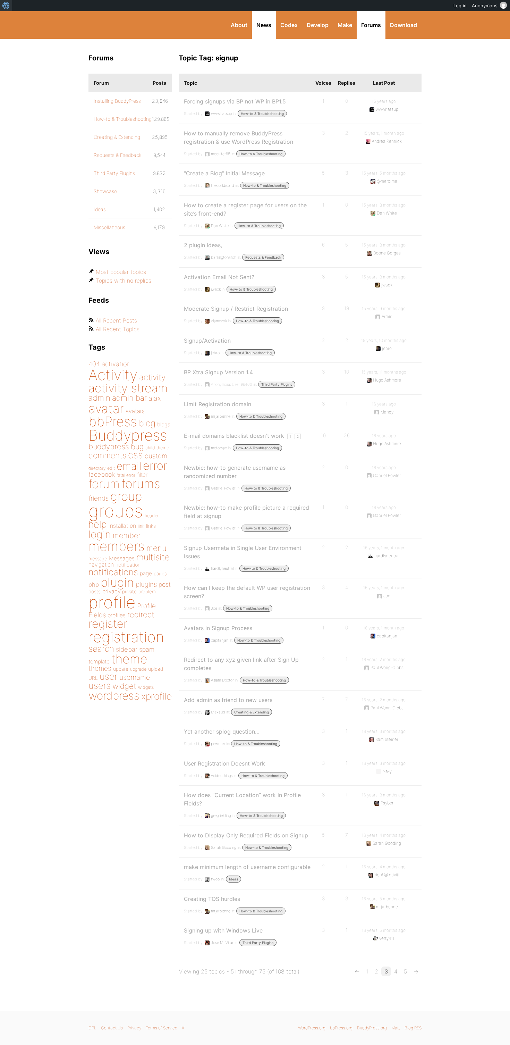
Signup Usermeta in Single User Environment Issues (242, 552)
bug (137, 446)
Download (403, 25)
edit (111, 468)
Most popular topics (121, 271)
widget (124, 686)
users (99, 685)
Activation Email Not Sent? (219, 277)
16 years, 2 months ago (384, 659)
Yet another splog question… (222, 731)
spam (146, 649)
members (116, 546)
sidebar (126, 649)
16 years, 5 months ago (384, 898)
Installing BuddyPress (117, 101)
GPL (92, 1027)
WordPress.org (311, 1027)
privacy (111, 591)
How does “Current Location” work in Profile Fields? (242, 799)
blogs (163, 424)
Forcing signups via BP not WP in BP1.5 (235, 101)
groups (115, 510)
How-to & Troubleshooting (262, 113)
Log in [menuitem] (460, 5)
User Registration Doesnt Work (224, 763)
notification (128, 565)
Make (345, 25)
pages (160, 573)
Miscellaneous (109, 227)
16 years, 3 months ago (384, 731)
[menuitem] (6, 5)
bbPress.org (341, 1027)
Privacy (134, 1027)
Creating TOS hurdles (212, 898)
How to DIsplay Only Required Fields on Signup (246, 835)
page (146, 573)
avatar (106, 408)
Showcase (105, 191)
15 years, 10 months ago (384, 340)
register (107, 623)
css (135, 455)
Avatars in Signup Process (218, 628)
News (263, 25)
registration (126, 637)
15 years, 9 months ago (384, 308)
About (239, 25)
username (134, 677)
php (93, 584)
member (127, 535)
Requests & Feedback (263, 257)
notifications (113, 572)
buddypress (108, 446)
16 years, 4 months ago (384, 835)
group (126, 496)
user (109, 676)
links (151, 526)
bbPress (112, 421)
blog (147, 423)
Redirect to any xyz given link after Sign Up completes (241, 663)
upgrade (138, 669)
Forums (371, 25)
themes (99, 668)
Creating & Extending (251, 712)
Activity (112, 375)
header (152, 515)
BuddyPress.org (135, 25)
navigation (101, 564)
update (120, 669)
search (101, 648)
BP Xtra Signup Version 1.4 (218, 372)
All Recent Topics (117, 329)
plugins (146, 584)
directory (96, 468)
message (97, 558)
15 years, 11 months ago (384, 372)
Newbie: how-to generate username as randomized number (235, 471)
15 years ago (384, 101)
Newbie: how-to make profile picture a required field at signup (246, 511)
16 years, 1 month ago (383, 547)
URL (93, 678)
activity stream (128, 388)
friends (98, 498)
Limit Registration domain (217, 404)
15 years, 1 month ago (383, 133)
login (99, 534)
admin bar (129, 397)
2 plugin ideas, (203, 245)
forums (140, 483)
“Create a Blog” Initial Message (224, 173)
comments (107, 455)
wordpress (113, 695)
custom (156, 456)
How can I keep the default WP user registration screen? (247, 592)
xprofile (156, 696)
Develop (318, 25)
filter (142, 474)
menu (156, 548)
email (129, 466)
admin (99, 398)
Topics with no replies (123, 280)
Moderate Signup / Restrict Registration (236, 308)
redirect (140, 614)
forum (104, 484)
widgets (146, 687)
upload (155, 669)
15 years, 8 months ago (384, 205)
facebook (101, 474)
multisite (153, 557)
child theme (157, 447)
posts (94, 591)
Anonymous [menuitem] (485, 5)
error (155, 466)
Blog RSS (413, 1027)
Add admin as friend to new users (228, 699)
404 (94, 364)
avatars (135, 411)
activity (152, 377)
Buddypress (127, 435)
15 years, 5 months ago (384, 173)
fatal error (126, 475)
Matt (395, 1027)
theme (129, 659)
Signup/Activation (207, 340)
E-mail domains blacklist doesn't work (234, 435)
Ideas (233, 879)
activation (116, 364)
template (99, 661)
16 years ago (384, 404)
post (165, 584)
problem (147, 591)
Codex (289, 25)
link (141, 526)
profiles (117, 615)
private (129, 591)
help (97, 524)
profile (111, 602)
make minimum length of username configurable (247, 866)
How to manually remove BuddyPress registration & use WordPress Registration (238, 137)
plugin (117, 582)
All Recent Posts (116, 320)
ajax (154, 398)
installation (122, 525)
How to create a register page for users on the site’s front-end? (245, 209)
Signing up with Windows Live (223, 930)
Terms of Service (161, 1027)
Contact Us (112, 1027)
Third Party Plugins (276, 384)
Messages (122, 558)
